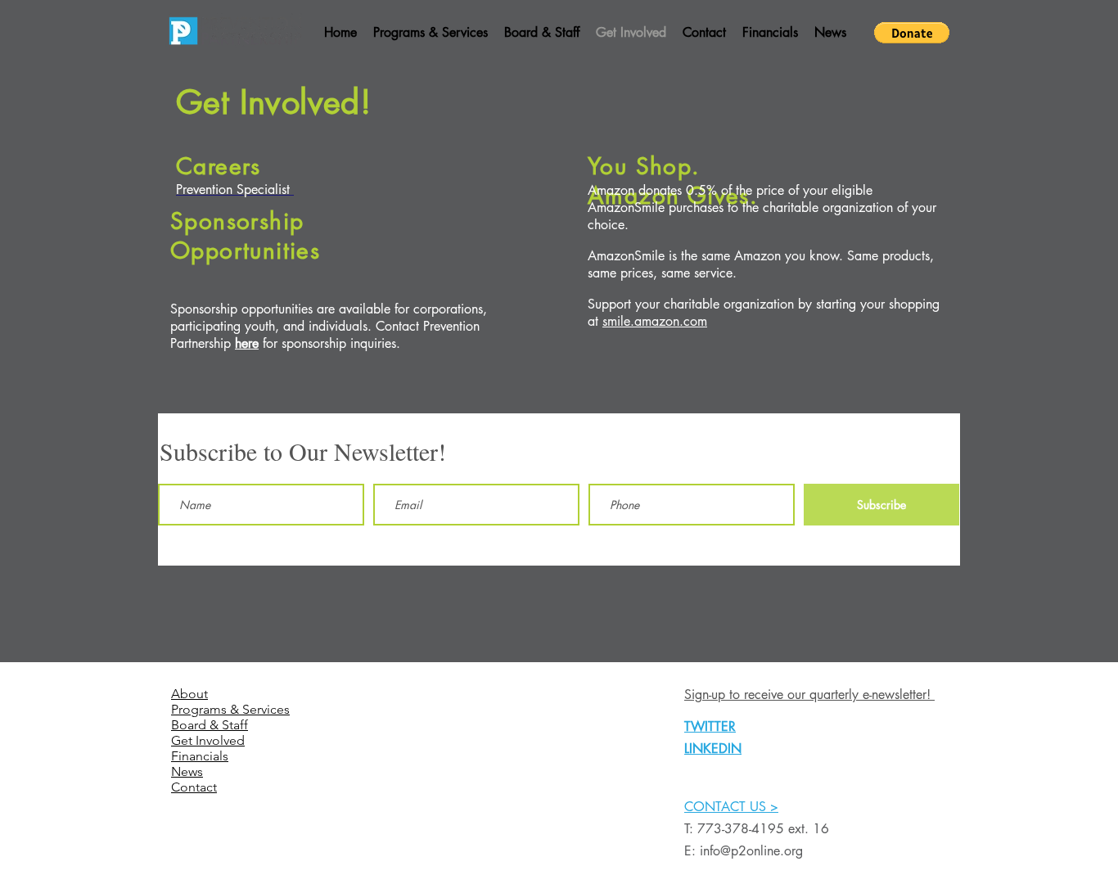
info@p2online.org (751, 850)
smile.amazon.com (654, 321)
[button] (911, 32)
